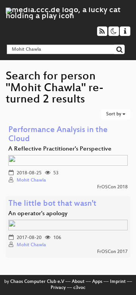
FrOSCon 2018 (112, 187)
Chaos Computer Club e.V (37, 281)
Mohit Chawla (31, 180)
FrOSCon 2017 (112, 252)
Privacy (58, 287)
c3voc (79, 287)
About (78, 281)
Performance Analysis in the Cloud (58, 135)
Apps (97, 281)
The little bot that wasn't (52, 204)
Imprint (118, 281)
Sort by (114, 114)
